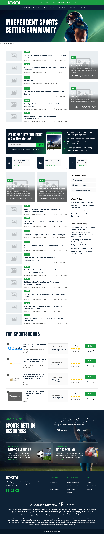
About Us (60, 7)
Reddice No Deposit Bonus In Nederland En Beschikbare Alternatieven (40, 271)
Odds (53, 2)
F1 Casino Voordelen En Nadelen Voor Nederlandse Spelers (43, 246)
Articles (76, 2)
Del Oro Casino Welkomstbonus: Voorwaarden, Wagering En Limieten (42, 283)
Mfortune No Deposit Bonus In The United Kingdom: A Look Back (45, 68)
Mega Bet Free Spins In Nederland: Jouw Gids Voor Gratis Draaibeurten (43, 307)
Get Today (17, 165)
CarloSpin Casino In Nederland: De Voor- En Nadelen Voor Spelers (44, 105)
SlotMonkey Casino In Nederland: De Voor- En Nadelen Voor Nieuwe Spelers (52, 186)
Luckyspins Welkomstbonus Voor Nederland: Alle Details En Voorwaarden (43, 210)
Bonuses (61, 2)
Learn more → (12, 459)
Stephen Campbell (30, 60)
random (72, 7)
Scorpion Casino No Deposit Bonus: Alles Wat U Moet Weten (44, 295)
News (69, 2)
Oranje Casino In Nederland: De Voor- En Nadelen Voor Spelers (83, 94)
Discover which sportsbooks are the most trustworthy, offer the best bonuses (82, 234)
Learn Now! (48, 165)
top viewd (81, 7)
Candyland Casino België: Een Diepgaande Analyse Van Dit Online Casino (83, 63)
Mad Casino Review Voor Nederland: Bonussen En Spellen (18, 186)
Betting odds (71, 489)
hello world (28, 81)
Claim (92, 346)
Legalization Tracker (73, 486)
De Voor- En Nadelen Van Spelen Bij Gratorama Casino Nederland (45, 222)
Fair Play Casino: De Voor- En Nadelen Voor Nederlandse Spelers (40, 259)
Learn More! (81, 165)
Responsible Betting (48, 7)
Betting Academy (24, 7)
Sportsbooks (45, 2)
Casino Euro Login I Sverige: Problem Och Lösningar (44, 234)
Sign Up (40, 145)
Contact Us (53, 483)
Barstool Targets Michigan (80, 211)
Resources (36, 7)
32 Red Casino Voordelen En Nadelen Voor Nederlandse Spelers (40, 117)
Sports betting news (73, 483)
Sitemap (89, 489)
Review (89, 351)
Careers (52, 486)
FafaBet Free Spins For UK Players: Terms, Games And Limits (45, 56)
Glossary (70, 492)
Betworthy (54, 532)
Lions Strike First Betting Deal (81, 248)
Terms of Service (92, 486)
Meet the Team (54, 489)
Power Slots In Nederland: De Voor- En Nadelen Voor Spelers (44, 93)
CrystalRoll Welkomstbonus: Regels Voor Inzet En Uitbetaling (43, 319)
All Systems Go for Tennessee (82, 203)
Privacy (89, 483)
